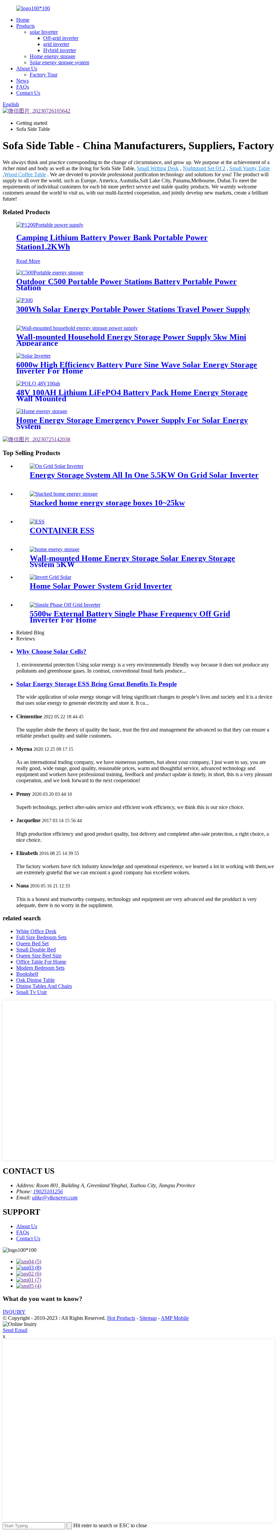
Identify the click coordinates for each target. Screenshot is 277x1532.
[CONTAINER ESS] (37, 521)
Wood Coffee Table (25, 174)
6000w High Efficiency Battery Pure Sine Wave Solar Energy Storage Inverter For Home (136, 367)
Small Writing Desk (158, 168)
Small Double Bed (36, 949)
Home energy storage (52, 56)
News (22, 81)
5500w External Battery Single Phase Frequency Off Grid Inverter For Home (130, 616)
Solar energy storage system (59, 62)
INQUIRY (14, 1312)
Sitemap (148, 1318)
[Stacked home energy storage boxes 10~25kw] (64, 494)
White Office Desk (36, 931)
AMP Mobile (175, 1318)
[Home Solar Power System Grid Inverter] (50, 577)
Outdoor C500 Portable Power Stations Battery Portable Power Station (126, 284)
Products (25, 26)
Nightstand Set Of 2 (204, 168)
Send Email (15, 1330)
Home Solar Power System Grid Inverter (101, 586)
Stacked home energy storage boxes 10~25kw (107, 502)
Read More (28, 261)
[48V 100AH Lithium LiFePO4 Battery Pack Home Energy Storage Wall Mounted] (38, 383)
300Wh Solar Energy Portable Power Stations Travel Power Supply (133, 309)
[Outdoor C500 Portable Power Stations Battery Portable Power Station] (49, 272)
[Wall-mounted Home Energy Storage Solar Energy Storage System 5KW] (54, 549)
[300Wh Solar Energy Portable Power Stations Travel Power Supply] (24, 300)
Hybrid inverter (59, 50)
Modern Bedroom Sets (40, 968)
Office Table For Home (41, 962)
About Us (26, 68)
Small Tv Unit (31, 992)
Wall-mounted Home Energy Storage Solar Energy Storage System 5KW (132, 561)
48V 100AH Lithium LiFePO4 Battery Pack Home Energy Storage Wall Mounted (132, 395)
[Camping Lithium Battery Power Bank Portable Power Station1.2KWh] (49, 225)
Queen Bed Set (32, 943)
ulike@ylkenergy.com (55, 1197)
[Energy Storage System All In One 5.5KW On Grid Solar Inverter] (56, 466)
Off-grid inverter (60, 38)
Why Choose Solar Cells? (51, 651)
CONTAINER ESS (62, 530)
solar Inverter (44, 32)
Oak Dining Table (35, 980)
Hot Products (121, 1318)
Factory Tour (43, 74)
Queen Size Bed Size (38, 956)
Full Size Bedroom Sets (41, 937)
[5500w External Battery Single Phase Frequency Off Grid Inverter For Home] (65, 605)
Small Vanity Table (249, 168)
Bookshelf (27, 974)
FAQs (22, 87)
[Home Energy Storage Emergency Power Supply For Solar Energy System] (41, 411)
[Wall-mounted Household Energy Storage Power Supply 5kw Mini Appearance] (77, 328)
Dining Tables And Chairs (44, 986)
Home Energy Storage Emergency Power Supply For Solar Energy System (132, 423)
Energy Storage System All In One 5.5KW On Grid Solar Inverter (144, 475)
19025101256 (48, 1191)
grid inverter (56, 44)
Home (22, 20)
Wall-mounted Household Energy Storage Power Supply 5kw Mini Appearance (131, 340)
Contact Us (28, 93)
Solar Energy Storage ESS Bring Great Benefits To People (96, 684)
